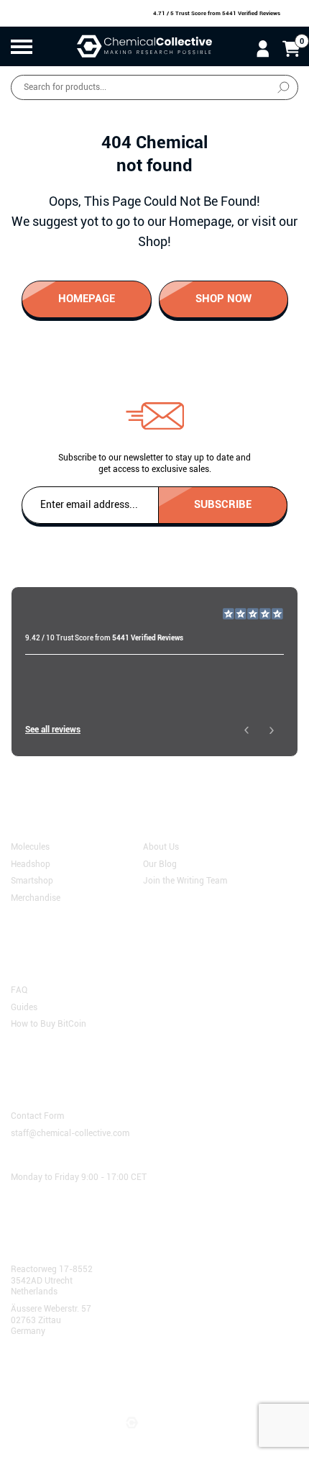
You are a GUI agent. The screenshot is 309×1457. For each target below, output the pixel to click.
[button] (246, 730)
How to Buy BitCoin (48, 1024)
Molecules (30, 847)
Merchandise (35, 897)
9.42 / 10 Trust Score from (104, 638)
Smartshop (32, 881)
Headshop (30, 863)
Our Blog (160, 863)
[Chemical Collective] (144, 46)
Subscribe (223, 503)
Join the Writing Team (185, 881)
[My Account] (262, 48)
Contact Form (37, 1116)
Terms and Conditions (60, 1376)
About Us (161, 847)
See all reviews (52, 730)
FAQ (19, 990)
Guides (24, 1007)
